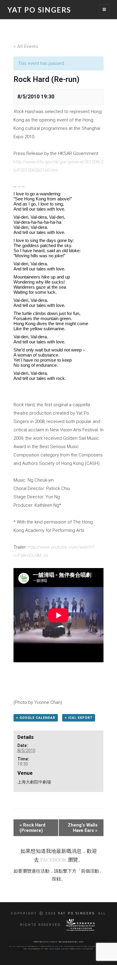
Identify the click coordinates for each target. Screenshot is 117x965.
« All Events (26, 46)
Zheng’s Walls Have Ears (83, 827)
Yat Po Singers (39, 9)
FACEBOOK (53, 860)
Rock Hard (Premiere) (32, 827)
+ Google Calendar (35, 718)
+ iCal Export (78, 718)
